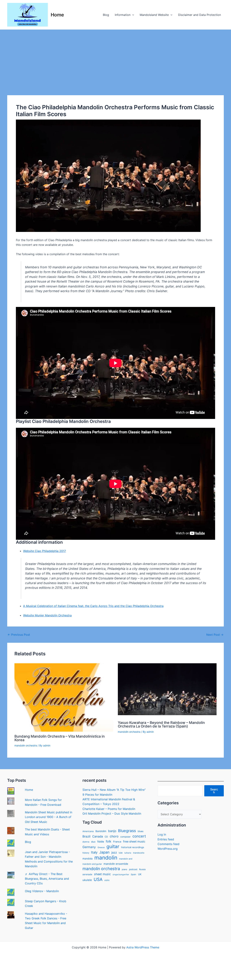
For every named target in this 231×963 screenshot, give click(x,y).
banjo (112, 831)
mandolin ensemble (116, 863)
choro (114, 836)
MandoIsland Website (154, 15)
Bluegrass (127, 830)
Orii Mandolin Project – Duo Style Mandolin (111, 813)
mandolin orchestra (25, 745)
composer (125, 836)
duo (93, 841)
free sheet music (134, 841)
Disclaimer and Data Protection (199, 15)
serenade (87, 874)
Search (214, 791)
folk (108, 841)
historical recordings (132, 847)
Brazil (86, 836)
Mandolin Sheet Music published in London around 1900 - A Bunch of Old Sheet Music (48, 817)
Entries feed (166, 839)
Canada (97, 836)
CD (106, 836)
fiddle (100, 841)
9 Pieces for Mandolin (97, 794)
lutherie (127, 853)
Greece (101, 847)
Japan (104, 852)
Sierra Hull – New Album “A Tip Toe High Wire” (114, 789)
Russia (142, 869)
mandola (87, 858)
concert (139, 836)
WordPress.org (168, 848)
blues (140, 831)
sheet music (102, 874)
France (117, 841)
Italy (94, 852)
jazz (114, 852)
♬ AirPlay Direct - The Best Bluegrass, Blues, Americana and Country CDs (47, 878)
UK (139, 874)
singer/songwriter (121, 874)
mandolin (105, 857)
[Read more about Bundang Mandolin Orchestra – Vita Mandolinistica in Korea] (63, 697)
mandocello (138, 853)
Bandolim (100, 831)
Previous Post (19, 634)
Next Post (214, 634)
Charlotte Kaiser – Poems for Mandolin (108, 809)
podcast (133, 869)
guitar (112, 846)
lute (121, 852)
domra (85, 841)
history (85, 853)
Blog (106, 15)
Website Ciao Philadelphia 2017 (44, 551)
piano (124, 869)
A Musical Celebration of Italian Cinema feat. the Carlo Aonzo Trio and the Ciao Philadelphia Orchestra (93, 606)
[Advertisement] (115, 56)
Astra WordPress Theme (142, 947)
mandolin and (125, 859)
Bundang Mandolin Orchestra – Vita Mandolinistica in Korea (59, 738)
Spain (133, 874)
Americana (88, 831)
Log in (162, 834)
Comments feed (168, 844)
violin (107, 880)
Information (122, 15)
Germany (89, 847)
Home (57, 14)
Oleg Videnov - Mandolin (42, 891)
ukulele (87, 880)
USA (98, 879)
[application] (132, 15)
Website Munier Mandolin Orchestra (47, 615)
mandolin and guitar (92, 864)
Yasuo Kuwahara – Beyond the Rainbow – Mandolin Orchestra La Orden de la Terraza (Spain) (161, 724)
